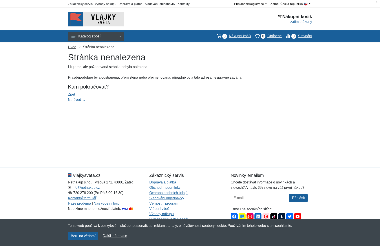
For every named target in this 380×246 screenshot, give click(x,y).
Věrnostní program (163, 203)
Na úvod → (77, 100)
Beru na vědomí (83, 236)
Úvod (72, 47)
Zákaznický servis (80, 4)
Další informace (115, 236)
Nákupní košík (237, 36)
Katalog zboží (89, 36)
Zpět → (73, 94)
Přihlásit (298, 198)
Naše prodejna (79, 203)
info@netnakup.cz (86, 187)
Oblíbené (272, 36)
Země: (286, 4)
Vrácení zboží (159, 209)
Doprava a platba (130, 4)
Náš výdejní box (106, 203)
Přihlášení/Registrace (249, 3)
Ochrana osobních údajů (168, 193)
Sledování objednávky (160, 4)
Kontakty (183, 4)
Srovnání (302, 36)
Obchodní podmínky (165, 187)
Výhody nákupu (105, 4)
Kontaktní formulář (82, 198)
